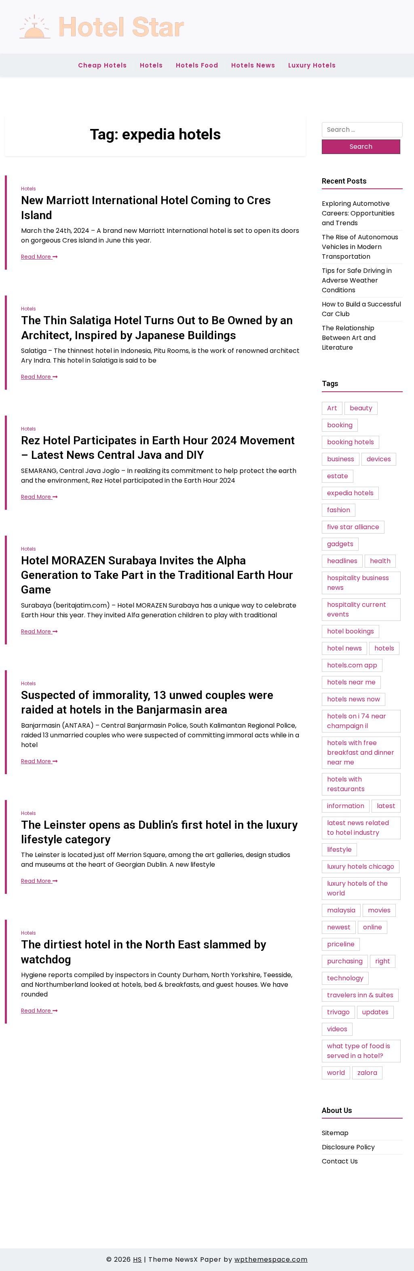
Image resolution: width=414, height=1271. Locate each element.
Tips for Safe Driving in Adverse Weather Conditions (357, 280)
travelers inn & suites (360, 995)
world (336, 1072)
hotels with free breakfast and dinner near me (360, 752)
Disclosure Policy (348, 1147)
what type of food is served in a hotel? (358, 1050)
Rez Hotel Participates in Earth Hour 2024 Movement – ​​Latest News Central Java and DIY (158, 448)
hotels (384, 648)
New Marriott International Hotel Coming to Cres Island (146, 208)
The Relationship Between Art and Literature (349, 337)
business (340, 459)
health (380, 561)
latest (386, 806)
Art (332, 408)
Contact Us (340, 1161)
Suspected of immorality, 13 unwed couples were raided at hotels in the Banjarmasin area (147, 702)
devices (379, 459)
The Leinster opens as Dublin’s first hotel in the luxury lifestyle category (159, 832)
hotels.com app (352, 665)
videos (337, 1029)
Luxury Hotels (312, 65)
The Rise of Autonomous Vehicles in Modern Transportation (360, 246)
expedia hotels (350, 493)
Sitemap (335, 1133)
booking (340, 425)
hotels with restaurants (346, 784)
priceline (341, 944)
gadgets (340, 544)
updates (375, 1012)
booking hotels (350, 442)
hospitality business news (358, 582)
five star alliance (353, 527)
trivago (338, 1012)
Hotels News (253, 65)
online (372, 927)
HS (137, 1259)
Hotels (151, 65)
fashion (338, 510)
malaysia (341, 910)
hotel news (344, 648)
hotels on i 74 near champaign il (356, 721)
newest (339, 927)
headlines (342, 561)
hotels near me (351, 682)
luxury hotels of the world (357, 888)
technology (345, 978)
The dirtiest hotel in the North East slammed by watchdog (143, 952)
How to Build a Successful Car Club (361, 309)
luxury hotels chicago (360, 866)
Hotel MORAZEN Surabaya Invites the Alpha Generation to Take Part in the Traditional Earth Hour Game (157, 575)
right (382, 961)
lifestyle (339, 849)
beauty (361, 408)
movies (379, 910)
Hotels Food (197, 65)
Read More (37, 257)
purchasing (345, 961)
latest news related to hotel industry (358, 827)
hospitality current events (356, 609)
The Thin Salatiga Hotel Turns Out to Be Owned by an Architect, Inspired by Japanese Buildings (157, 328)
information (345, 806)
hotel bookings (350, 631)
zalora (367, 1072)
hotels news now (353, 699)
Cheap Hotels (102, 65)
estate (337, 476)
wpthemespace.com (271, 1259)
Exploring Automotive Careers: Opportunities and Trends (358, 213)
